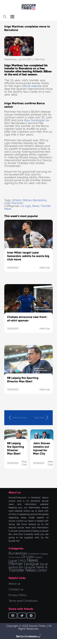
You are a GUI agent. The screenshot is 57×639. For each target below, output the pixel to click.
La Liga (26, 206)
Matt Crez (39, 59)
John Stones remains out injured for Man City (41, 448)
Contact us (16, 589)
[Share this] (13, 615)
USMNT (42, 570)
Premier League (24, 563)
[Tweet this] (22, 615)
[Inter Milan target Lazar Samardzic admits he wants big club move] (28, 250)
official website (32, 86)
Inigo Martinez (13, 203)
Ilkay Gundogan (34, 120)
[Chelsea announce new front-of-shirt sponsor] (28, 312)
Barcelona (39, 200)
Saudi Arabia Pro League (28, 565)
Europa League (15, 557)
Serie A (41, 567)
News (35, 206)
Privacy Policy (18, 595)
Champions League (38, 553)
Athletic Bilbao (21, 200)
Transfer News (22, 570)
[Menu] (12, 17)
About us (14, 583)
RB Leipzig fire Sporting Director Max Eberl (15, 448)
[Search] (4, 17)
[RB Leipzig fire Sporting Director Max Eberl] (28, 373)
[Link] (28, 7)
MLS (23, 561)
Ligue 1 (14, 561)
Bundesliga (18, 553)
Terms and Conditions (23, 600)
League (38, 557)
